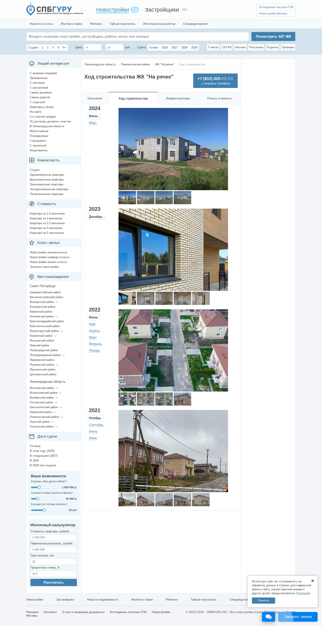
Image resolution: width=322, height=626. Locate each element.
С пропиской (38, 145)
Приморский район (42, 359)
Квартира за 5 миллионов (47, 232)
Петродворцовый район (45, 355)
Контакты (50, 612)
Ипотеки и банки (71, 23)
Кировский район (41, 311)
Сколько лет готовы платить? (49, 504)
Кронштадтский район (44, 331)
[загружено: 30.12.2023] (127, 298)
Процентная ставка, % (45, 567)
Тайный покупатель (122, 23)
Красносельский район (45, 326)
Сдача (141, 47)
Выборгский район (42, 302)
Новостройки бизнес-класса (48, 262)
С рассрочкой (39, 87)
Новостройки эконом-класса (48, 252)
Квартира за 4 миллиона (46, 228)
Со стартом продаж (43, 116)
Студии (34, 170)
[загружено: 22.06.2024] (127, 197)
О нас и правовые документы (83, 612)
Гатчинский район (41, 402)
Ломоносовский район (44, 417)
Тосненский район (41, 426)
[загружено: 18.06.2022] (127, 399)
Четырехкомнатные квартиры (49, 189)
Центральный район (43, 374)
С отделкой (37, 102)
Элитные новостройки (44, 266)
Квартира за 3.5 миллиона (47, 223)
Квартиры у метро (42, 107)
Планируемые (39, 136)
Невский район (39, 345)
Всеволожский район (44, 392)
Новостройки (112, 10)
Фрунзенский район (42, 369)
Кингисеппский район (44, 407)
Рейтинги (96, 23)
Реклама (32, 612)
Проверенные (39, 78)
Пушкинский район (42, 364)
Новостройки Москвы (273, 13)
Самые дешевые (41, 92)
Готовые (35, 446)
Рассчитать (54, 582)
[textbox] (94, 36)
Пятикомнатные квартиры (47, 194)
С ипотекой (37, 82)
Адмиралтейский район (45, 292)
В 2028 (34, 460)
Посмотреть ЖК (273, 36)
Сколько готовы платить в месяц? (52, 492)
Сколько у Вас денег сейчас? (49, 481)
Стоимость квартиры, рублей (49, 531)
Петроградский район (44, 350)
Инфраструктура (178, 98)
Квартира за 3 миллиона (46, 218)
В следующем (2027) (44, 455)
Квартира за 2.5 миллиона (47, 213)
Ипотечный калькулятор (159, 23)
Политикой (303, 593)
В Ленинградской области (47, 126)
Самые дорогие (40, 97)
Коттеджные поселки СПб (276, 7)
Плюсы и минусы (219, 98)
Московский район (42, 340)
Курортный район (41, 335)
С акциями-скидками (43, 73)
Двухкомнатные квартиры (47, 179)
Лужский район (40, 421)
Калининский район (42, 306)
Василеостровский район (46, 297)
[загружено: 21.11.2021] (127, 499)
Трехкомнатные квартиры (46, 184)
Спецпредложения (195, 23)
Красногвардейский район (47, 321)
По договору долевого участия (50, 121)
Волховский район (42, 388)
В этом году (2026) (42, 451)
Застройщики (162, 10)
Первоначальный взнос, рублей (51, 543)
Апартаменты (39, 150)
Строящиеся (38, 140)
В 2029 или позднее (43, 465)
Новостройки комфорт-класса (49, 257)
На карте (35, 111)
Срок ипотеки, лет (42, 555)
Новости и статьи (41, 23)
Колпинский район (42, 316)
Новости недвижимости (102, 599)
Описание (95, 98)
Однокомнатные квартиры (47, 174)
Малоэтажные (39, 131)
